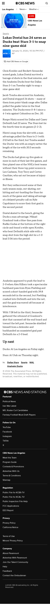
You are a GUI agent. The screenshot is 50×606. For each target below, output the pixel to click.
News (22, 9)
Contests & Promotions (13, 466)
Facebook (7, 432)
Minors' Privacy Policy (13, 541)
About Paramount (11, 553)
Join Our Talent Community (15, 562)
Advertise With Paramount (15, 558)
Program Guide (10, 462)
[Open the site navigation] (8, 3)
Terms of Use (9, 536)
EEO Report (8, 510)
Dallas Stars (13, 362)
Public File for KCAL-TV (14, 497)
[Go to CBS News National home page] (25, 3)
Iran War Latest (9, 406)
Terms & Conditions (12, 476)
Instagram (7, 436)
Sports (6, 34)
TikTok (6, 441)
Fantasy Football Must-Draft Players (19, 415)
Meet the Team (10, 458)
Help (5, 567)
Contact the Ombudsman (14, 575)
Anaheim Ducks (15, 366)
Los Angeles (8, 9)
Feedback (7, 571)
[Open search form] (46, 3)
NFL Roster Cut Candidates (15, 410)
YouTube (7, 427)
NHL (31, 362)
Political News (9, 401)
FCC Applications (11, 506)
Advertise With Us (11, 471)
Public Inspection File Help (15, 501)
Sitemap (6, 480)
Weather (33, 9)
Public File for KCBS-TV (14, 492)
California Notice (10, 527)
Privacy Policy (9, 523)
